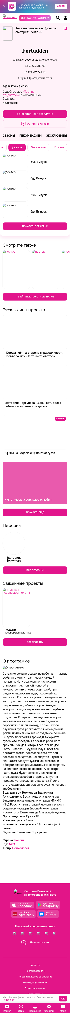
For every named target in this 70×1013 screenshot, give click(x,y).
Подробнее (9, 1000)
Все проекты (35, 642)
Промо (59, 147)
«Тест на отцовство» (18, 93)
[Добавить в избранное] (65, 28)
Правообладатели (35, 988)
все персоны (35, 570)
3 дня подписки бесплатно (35, 18)
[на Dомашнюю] (10, 17)
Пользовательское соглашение (35, 976)
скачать (61, 6)
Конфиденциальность (35, 982)
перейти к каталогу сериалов (35, 296)
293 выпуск (10, 86)
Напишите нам (39, 942)
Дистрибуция (35, 994)
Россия (19, 840)
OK (63, 998)
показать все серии (35, 226)
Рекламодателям (35, 971)
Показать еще (35, 512)
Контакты (35, 965)
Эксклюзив (38, 147)
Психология (20, 848)
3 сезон (24, 86)
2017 (12, 844)
